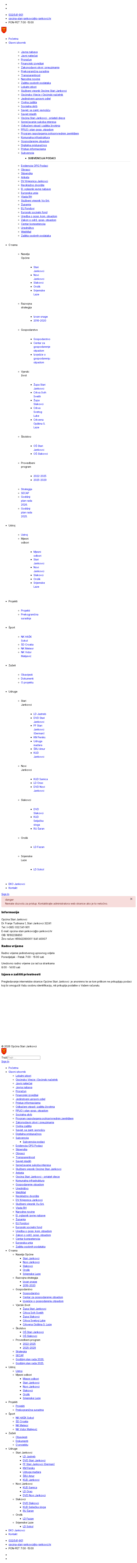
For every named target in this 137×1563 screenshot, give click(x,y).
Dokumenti (27, 678)
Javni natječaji (29, 55)
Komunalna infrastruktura (35, 137)
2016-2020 (40, 320)
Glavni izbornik (17, 42)
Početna (13, 38)
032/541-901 (16, 14)
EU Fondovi (27, 208)
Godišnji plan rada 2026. (26, 500)
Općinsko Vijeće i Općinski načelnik (42, 94)
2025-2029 (40, 479)
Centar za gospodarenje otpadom (42, 346)
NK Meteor (27, 648)
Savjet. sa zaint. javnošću (35, 110)
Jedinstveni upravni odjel (36, 98)
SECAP (25, 493)
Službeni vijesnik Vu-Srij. (35, 200)
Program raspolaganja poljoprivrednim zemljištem (50, 133)
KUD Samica (41, 779)
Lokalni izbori (29, 86)
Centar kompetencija (33, 223)
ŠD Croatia (27, 644)
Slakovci (39, 282)
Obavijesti (27, 674)
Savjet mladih (29, 114)
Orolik (37, 286)
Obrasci (25, 169)
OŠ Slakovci (41, 453)
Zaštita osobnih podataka (36, 82)
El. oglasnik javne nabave (36, 188)
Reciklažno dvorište (32, 185)
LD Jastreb (40, 713)
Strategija (26, 489)
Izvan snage (41, 316)
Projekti (25, 610)
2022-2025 (40, 475)
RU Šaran (39, 828)
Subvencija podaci (42, 158)
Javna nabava (29, 51)
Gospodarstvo (42, 339)
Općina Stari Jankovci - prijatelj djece (43, 117)
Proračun (26, 59)
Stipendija (27, 173)
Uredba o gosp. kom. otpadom (39, 216)
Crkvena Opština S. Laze (39, 423)
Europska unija (29, 192)
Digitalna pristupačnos (34, 145)
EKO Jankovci (17, 883)
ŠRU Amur (39, 748)
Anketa (25, 177)
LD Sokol (39, 869)
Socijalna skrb (29, 106)
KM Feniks (39, 737)
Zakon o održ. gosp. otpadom (38, 219)
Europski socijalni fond (34, 212)
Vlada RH (26, 196)
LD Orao (38, 782)
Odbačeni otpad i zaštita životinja (40, 125)
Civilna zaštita (29, 102)
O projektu (27, 682)
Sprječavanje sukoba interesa (38, 121)
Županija (26, 204)
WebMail (26, 231)
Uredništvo (27, 227)
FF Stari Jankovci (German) (39, 729)
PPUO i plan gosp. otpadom (37, 129)
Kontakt (13, 887)
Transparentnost (30, 75)
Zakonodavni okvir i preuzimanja (40, 67)
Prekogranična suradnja (35, 71)
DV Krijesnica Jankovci (34, 181)
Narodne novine (30, 78)
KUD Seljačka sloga (39, 820)
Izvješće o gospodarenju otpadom (42, 358)
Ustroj (24, 534)
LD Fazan (39, 846)
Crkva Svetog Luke (38, 411)
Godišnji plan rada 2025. (26, 512)
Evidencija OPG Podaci (34, 165)
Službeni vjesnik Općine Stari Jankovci (44, 90)
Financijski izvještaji (32, 63)
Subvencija (27, 152)
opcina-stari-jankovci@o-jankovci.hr (30, 18)
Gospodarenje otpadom (35, 141)
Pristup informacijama (33, 148)
